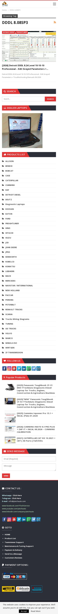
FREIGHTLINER (22, 32)
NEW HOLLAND (12, 290)
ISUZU (8, 237)
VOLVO (8, 333)
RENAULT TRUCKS (13, 309)
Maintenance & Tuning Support (19, 546)
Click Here (17, 495)
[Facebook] (4, 368)
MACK (8, 276)
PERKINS (9, 300)
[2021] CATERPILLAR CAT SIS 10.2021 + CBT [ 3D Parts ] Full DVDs (36, 439)
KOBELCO (9, 261)
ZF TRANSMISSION (14, 352)
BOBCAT (9, 171)
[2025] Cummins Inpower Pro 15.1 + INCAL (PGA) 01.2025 (35, 414)
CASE (7, 175)
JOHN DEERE (11, 247)
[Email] (38, 368)
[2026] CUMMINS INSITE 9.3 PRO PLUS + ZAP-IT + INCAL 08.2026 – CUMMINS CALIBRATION (36, 429)
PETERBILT (10, 304)
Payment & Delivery (13, 550)
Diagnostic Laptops (15, 204)
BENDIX (8, 166)
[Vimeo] (19, 368)
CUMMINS (10, 185)
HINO (7, 228)
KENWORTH (11, 257)
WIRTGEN (9, 347)
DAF (7, 190)
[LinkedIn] (24, 368)
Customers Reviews (13, 558)
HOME (7, 534)
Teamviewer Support (14, 542)
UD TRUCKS (10, 328)
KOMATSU (10, 266)
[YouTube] (14, 368)
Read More (35, 611)
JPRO (7, 252)
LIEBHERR (9, 271)
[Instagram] (9, 368)
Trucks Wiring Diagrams (17, 319)
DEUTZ (8, 199)
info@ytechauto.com (17, 501)
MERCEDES (10, 280)
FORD (7, 218)
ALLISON (9, 161)
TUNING (9, 323)
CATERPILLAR (11, 180)
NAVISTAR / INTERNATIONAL (19, 285)
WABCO (9, 338)
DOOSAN (9, 209)
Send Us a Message (13, 554)
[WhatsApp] (28, 368)
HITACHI (9, 233)
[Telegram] (33, 368)
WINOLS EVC (11, 343)
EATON (8, 214)
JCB (6, 242)
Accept (24, 611)
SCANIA (9, 314)
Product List (10, 538)
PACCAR (9, 295)
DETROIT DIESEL (8, 32)
